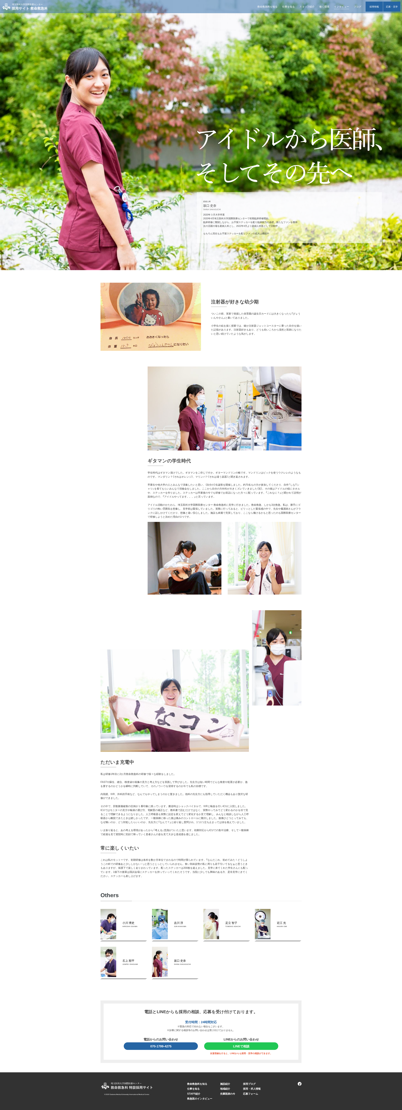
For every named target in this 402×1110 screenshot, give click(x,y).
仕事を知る (288, 6)
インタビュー (341, 6)
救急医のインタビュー (199, 1098)
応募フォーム (250, 1093)
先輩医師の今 (227, 1093)
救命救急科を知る (267, 6)
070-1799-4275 (160, 1046)
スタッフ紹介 (307, 6)
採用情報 (374, 6)
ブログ (357, 6)
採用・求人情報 (252, 1088)
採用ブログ (249, 1084)
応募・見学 (392, 6)
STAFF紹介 (193, 1093)
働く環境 (324, 6)
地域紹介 (225, 1088)
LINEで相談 (241, 1046)
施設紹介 (225, 1084)
